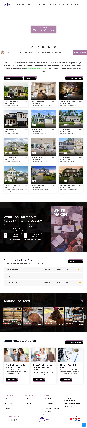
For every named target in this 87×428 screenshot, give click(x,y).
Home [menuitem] (6, 398)
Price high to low (12, 78)
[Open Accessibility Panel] (84, 425)
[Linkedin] (17, 420)
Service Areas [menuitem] (43, 4)
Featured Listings (23, 52)
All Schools (74, 261)
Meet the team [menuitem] (63, 4)
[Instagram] (12, 420)
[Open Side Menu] (84, 4)
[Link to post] (16, 355)
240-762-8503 (68, 406)
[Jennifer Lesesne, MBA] (2, 52)
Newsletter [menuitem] (48, 411)
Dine (77, 302)
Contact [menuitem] (77, 4)
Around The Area (49, 52)
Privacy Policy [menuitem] (77, 416)
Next (84, 317)
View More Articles (74, 342)
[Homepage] (8, 4)
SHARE (19, 308)
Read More (11, 380)
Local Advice (58, 52)
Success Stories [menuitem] (53, 4)
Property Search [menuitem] (21, 4)
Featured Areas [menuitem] (29, 403)
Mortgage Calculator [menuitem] (51, 406)
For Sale (29, 78)
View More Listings (74, 78)
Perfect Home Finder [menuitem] (50, 401)
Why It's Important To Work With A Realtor (15, 366)
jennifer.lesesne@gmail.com (72, 403)
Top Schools (41, 52)
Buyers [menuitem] (30, 4)
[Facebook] (9, 420)
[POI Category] (32, 47)
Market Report (32, 52)
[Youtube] (14, 420)
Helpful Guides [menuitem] (28, 406)
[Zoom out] (85, 46)
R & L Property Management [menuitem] (52, 408)
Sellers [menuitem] (35, 4)
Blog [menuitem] (6, 406)
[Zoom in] (85, 44)
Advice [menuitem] (72, 4)
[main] (43, 199)
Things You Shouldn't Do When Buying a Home (42, 367)
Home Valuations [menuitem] (49, 403)
